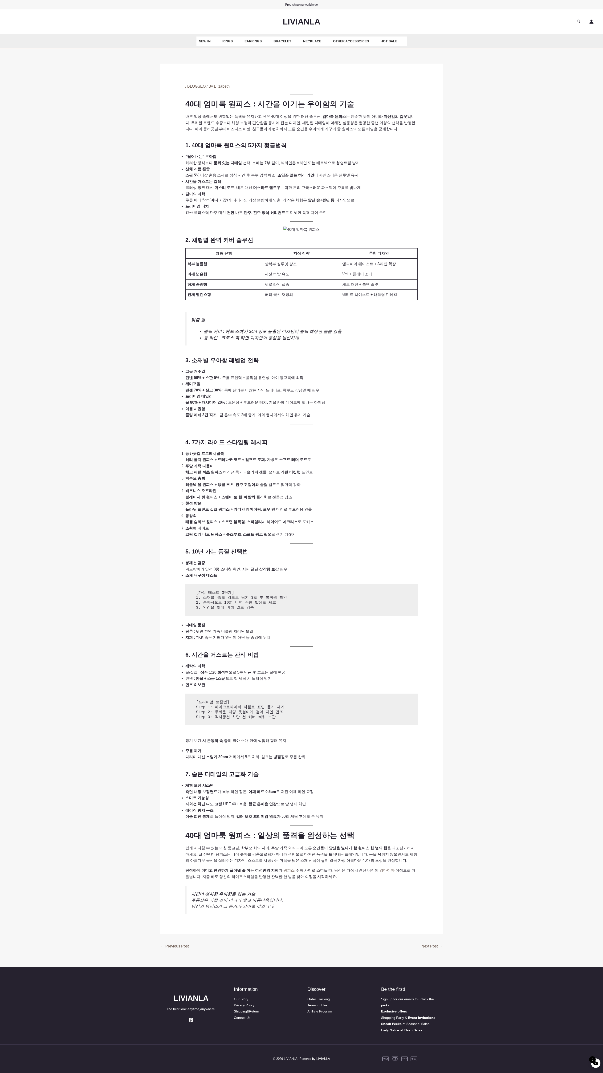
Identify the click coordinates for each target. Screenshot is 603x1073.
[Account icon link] (591, 22)
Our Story (241, 999)
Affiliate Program (319, 1011)
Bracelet (282, 41)
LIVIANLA (301, 21)
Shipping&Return (246, 1011)
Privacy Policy (244, 1005)
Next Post (431, 946)
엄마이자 (387, 870)
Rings (227, 41)
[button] (579, 22)
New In (205, 41)
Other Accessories (351, 41)
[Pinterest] (191, 1020)
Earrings (253, 41)
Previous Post (175, 946)
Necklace (312, 41)
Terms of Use (317, 1005)
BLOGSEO (196, 86)
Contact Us (242, 1018)
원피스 (289, 870)
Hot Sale (389, 41)
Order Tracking (318, 999)
